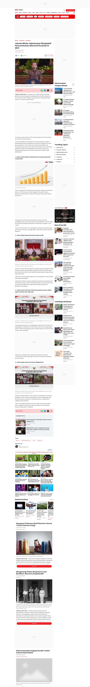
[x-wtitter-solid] (48, 90)
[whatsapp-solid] (42, 90)
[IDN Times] (19, 10)
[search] (64, 10)
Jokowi (37, 94)
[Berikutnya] (53, 507)
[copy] (51, 90)
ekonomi (47, 96)
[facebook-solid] (45, 90)
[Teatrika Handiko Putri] (16, 446)
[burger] (74, 12)
